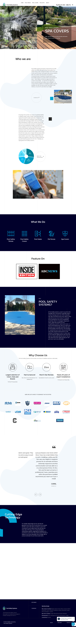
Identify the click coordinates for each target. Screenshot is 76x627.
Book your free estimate (40, 156)
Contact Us (36, 97)
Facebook (34, 608)
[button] (2, 23)
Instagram (34, 602)
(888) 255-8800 (61, 5)
